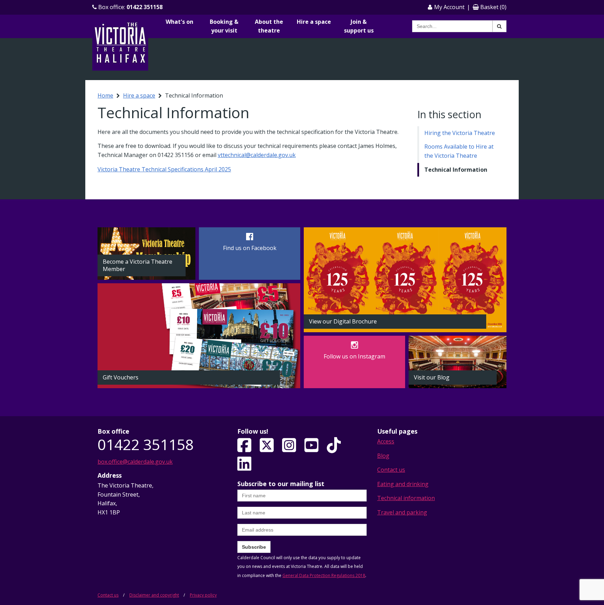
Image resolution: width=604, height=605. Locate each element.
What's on (179, 22)
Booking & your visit (224, 26)
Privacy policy (203, 595)
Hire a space (314, 22)
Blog (383, 456)
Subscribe (254, 547)
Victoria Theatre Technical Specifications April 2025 (164, 169)
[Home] (120, 44)
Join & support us (359, 26)
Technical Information (455, 169)
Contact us (391, 470)
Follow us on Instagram (354, 356)
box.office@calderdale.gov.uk (135, 461)
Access (385, 441)
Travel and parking (402, 512)
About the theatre (269, 26)
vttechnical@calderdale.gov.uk (257, 155)
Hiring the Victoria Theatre (459, 133)
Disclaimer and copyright (154, 595)
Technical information (406, 498)
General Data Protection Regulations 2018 (323, 575)
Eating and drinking (403, 484)
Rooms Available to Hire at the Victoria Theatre (459, 151)
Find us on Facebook (249, 248)
